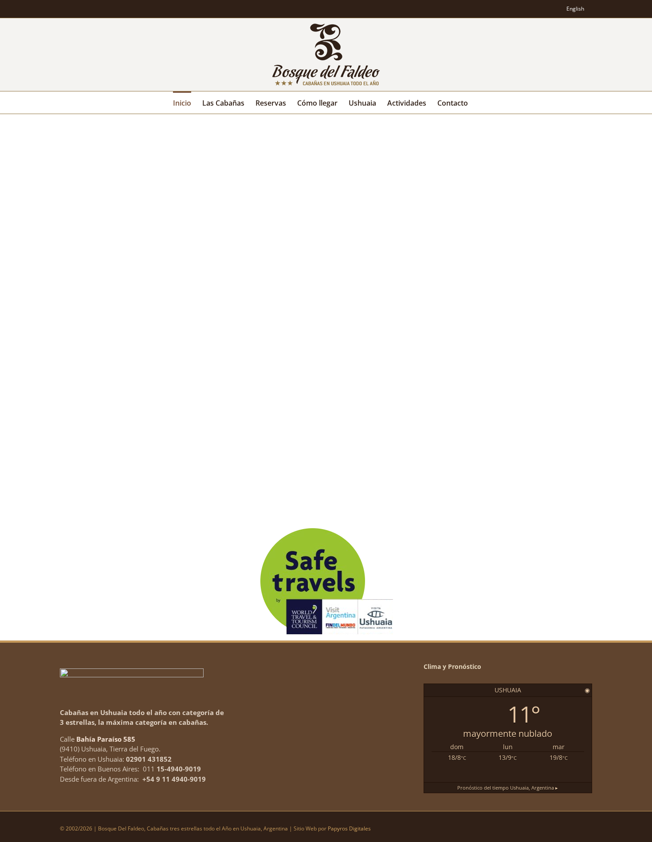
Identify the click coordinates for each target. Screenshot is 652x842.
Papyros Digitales (349, 828)
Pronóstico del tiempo (507, 787)
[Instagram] (540, 9)
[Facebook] (555, 9)
